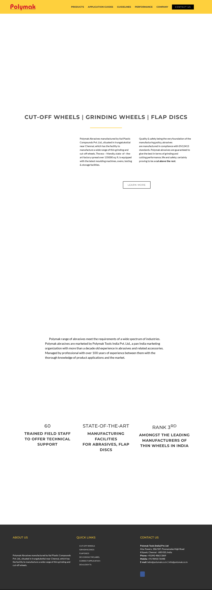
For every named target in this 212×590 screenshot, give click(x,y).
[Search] (198, 7)
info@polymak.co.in (178, 562)
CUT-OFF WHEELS (52, 117)
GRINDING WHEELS (115, 117)
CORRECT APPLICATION (89, 561)
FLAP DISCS (169, 117)
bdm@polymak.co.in (157, 562)
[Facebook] (142, 574)
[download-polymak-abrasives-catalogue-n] (106, 492)
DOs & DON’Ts (85, 564)
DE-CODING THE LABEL (89, 557)
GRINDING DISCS (86, 549)
